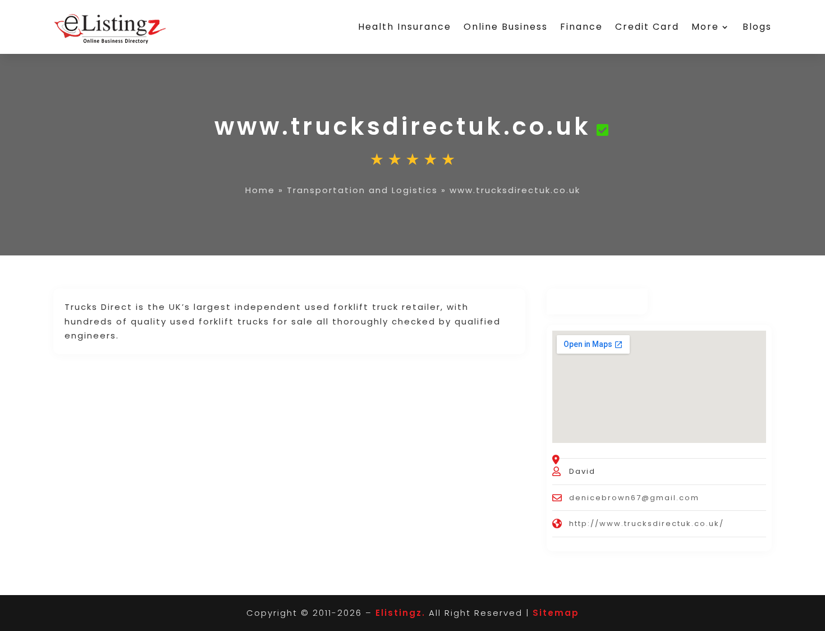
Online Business (506, 26)
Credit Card (647, 26)
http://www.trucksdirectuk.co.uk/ (646, 523)
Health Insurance (404, 26)
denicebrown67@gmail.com (634, 497)
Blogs (757, 26)
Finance (581, 26)
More (705, 26)
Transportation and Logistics (362, 190)
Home (260, 190)
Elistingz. (400, 613)
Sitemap (556, 613)
